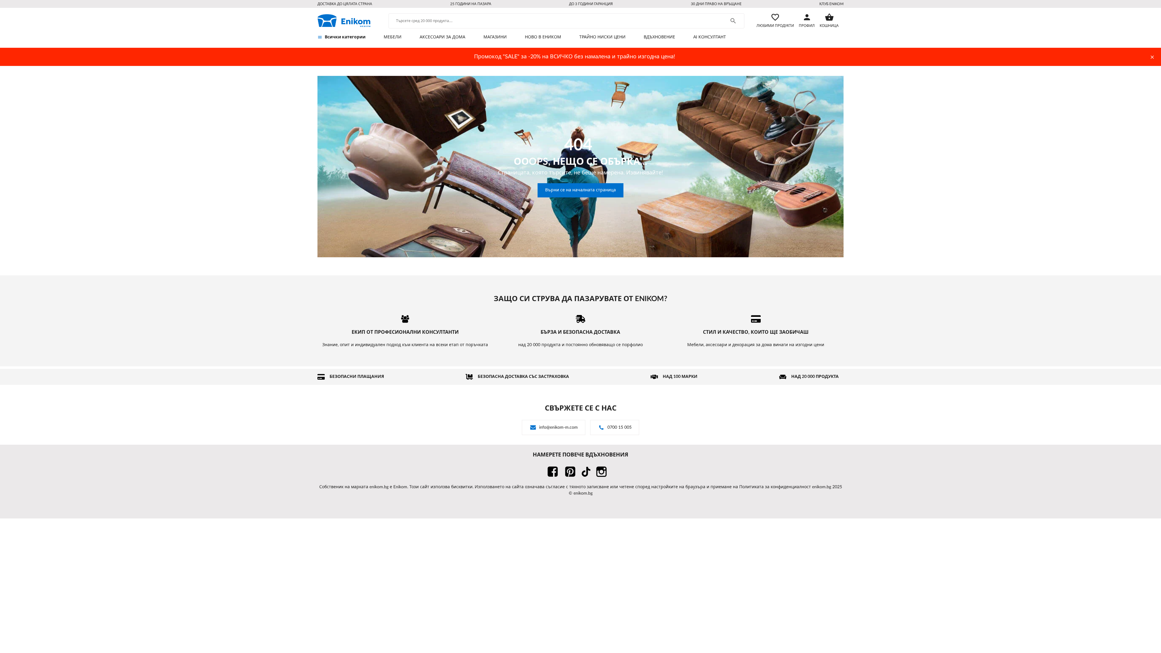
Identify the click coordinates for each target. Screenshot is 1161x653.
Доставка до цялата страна (344, 4)
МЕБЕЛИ (393, 37)
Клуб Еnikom (831, 4)
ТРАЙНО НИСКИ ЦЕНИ (602, 37)
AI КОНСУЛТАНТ (709, 37)
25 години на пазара (470, 4)
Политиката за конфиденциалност (775, 487)
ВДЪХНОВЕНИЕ (659, 37)
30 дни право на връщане (716, 4)
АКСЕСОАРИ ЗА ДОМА (442, 37)
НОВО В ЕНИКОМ (543, 37)
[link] (343, 20)
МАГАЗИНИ (495, 37)
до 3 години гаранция (591, 4)
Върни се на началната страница (580, 190)
